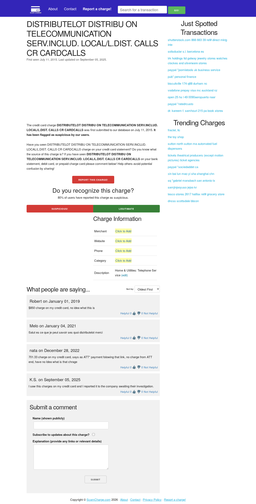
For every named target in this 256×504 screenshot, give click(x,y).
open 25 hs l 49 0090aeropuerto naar (191, 97)
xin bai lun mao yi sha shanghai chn (191, 173)
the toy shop (176, 137)
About (53, 8)
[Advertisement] (93, 95)
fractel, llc (174, 130)
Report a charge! (175, 499)
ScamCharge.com (99, 499)
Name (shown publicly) (49, 418)
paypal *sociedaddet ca (183, 167)
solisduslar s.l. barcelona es (186, 51)
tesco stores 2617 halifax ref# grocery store (196, 194)
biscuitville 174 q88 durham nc (187, 83)
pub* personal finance (182, 76)
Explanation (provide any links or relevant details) (67, 441)
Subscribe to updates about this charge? (61, 434)
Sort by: (130, 289)
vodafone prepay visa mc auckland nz (192, 90)
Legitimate (126, 208)
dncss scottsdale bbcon (183, 201)
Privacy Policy (152, 499)
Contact (70, 8)
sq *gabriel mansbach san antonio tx (191, 180)
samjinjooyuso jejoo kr (182, 187)
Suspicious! (60, 208)
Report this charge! (93, 179)
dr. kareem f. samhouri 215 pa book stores (195, 110)
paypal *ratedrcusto (180, 104)
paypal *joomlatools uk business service (194, 70)
